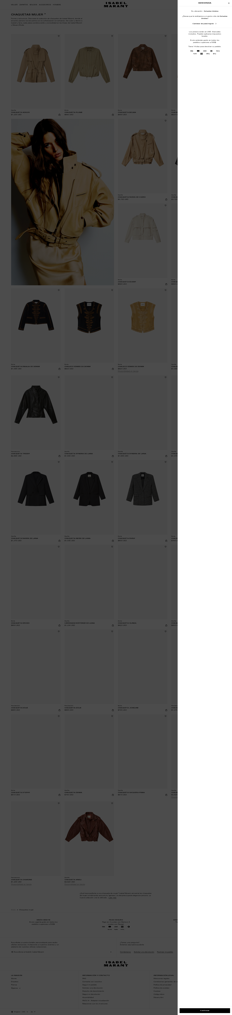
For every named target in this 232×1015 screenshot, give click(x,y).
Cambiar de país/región (203, 23)
